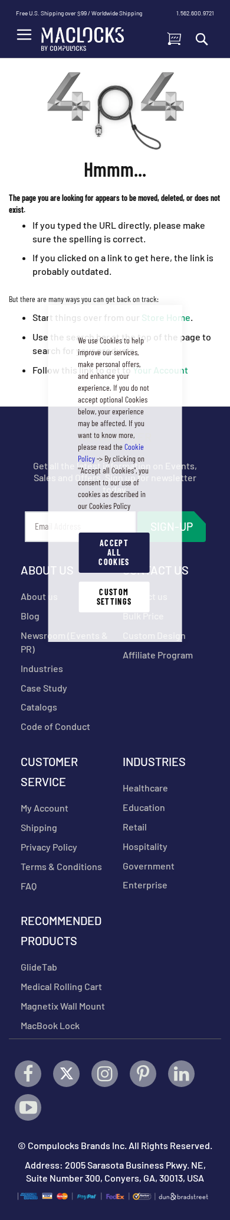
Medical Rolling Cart (61, 986)
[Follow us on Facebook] (28, 1073)
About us (39, 596)
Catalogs (39, 706)
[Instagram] (104, 1073)
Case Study (44, 687)
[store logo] (82, 36)
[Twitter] (66, 1073)
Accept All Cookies (113, 552)
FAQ (29, 885)
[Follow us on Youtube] (28, 1107)
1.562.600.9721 (195, 13)
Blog (30, 615)
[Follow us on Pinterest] (143, 1073)
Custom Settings (114, 596)
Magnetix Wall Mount (63, 1005)
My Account (44, 807)
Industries (42, 668)
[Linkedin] (181, 1073)
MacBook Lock (50, 1025)
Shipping (39, 827)
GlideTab (39, 966)
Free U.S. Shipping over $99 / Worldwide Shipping (79, 13)
